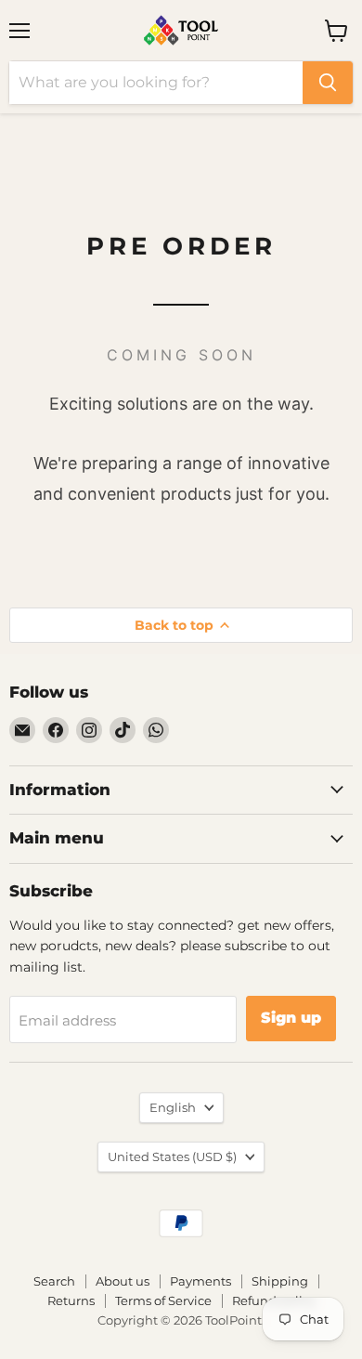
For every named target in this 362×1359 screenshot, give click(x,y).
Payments (200, 1281)
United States (172, 1156)
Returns (71, 1300)
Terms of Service (163, 1300)
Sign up (291, 1017)
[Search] (328, 82)
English (172, 1107)
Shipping (280, 1281)
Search (54, 1281)
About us (122, 1281)
